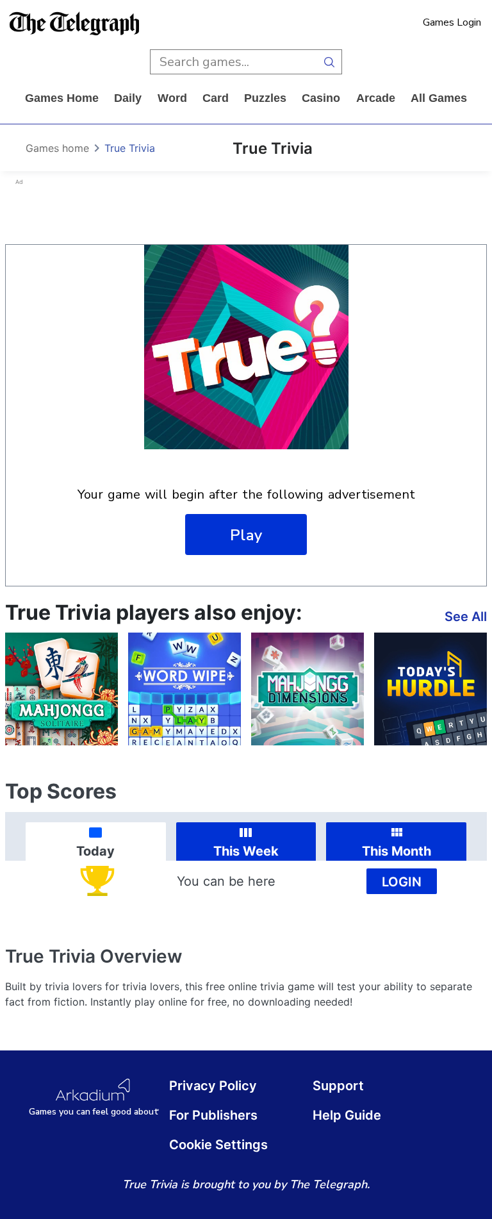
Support (338, 1085)
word (172, 98)
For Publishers (213, 1115)
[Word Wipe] (184, 689)
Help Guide (347, 1115)
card (215, 98)
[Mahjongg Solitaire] (61, 689)
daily (128, 98)
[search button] (329, 61)
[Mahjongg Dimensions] (307, 689)
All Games (439, 98)
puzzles (265, 98)
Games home (62, 98)
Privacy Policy (213, 1085)
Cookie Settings (218, 1144)
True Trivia (129, 148)
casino (321, 98)
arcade (375, 98)
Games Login (452, 22)
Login (402, 882)
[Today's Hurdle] (430, 689)
